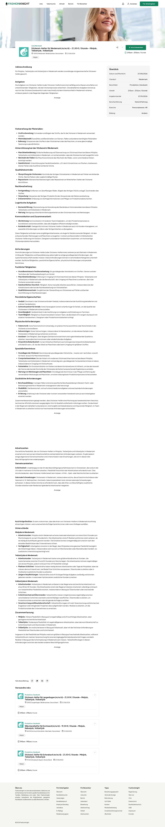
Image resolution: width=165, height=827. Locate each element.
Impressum (132, 811)
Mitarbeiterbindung (111, 807)
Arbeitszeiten (84, 814)
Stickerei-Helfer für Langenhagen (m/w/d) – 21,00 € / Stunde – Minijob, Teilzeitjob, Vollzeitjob (57, 698)
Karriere (107, 804)
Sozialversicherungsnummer (113, 811)
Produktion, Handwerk (32, 695)
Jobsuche (83, 795)
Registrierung (133, 792)
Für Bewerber (82, 4)
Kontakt (131, 814)
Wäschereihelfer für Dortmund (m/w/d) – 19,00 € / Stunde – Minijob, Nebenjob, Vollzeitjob (55, 727)
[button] (123, 4)
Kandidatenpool (61, 801)
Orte (130, 798)
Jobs (41, 4)
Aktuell (61, 4)
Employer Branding (62, 804)
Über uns (131, 795)
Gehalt (82, 811)
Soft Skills (108, 801)
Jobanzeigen (60, 798)
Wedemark (143, 79)
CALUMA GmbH (36, 46)
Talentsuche (51, 4)
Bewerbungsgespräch (111, 792)
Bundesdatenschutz (135, 804)
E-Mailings (59, 811)
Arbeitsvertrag (85, 807)
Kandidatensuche (61, 795)
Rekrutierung (109, 798)
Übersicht (59, 792)
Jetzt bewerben (137, 47)
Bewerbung (84, 804)
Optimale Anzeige (110, 795)
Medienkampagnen (62, 814)
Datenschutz (133, 801)
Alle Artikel (108, 814)
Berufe (70, 4)
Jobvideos (59, 807)
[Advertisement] (57, 112)
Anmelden (133, 4)
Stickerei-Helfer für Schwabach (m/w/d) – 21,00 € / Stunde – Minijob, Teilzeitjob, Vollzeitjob (56, 755)
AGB (130, 807)
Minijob (35, 57)
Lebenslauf (83, 801)
